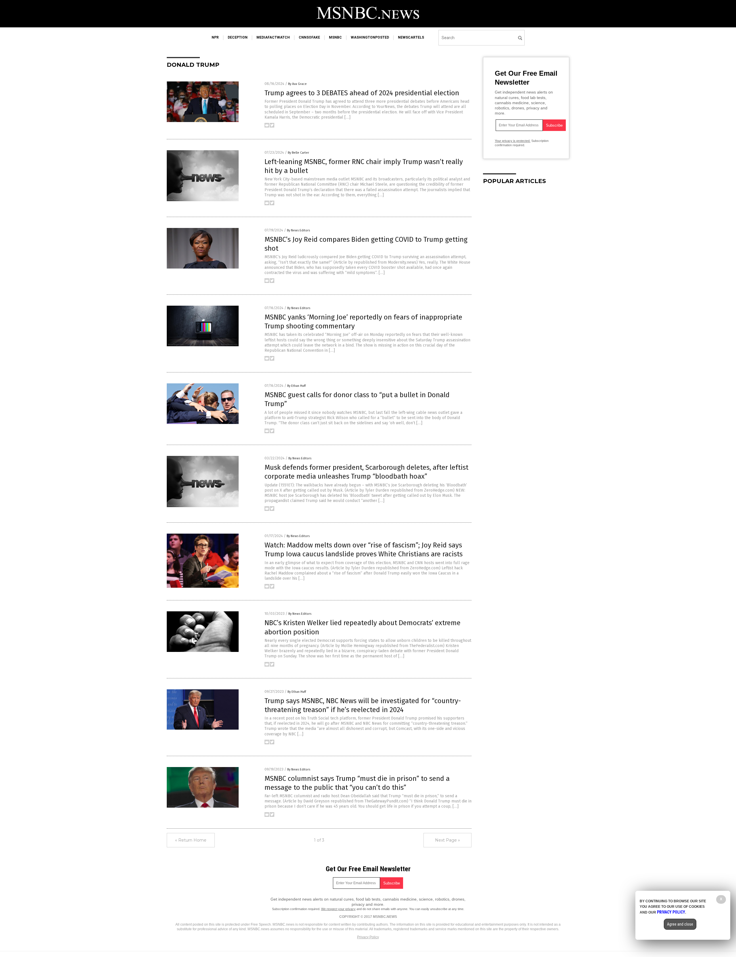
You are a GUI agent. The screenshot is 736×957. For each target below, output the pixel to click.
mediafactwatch (273, 37)
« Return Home (190, 840)
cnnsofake (309, 37)
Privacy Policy (368, 937)
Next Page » (447, 840)
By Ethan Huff (296, 386)
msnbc (335, 37)
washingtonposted (370, 37)
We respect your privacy (338, 909)
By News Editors (298, 230)
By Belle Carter (298, 153)
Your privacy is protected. (512, 140)
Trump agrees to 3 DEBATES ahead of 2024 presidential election (361, 93)
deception (238, 37)
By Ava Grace (297, 84)
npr (215, 37)
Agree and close (680, 924)
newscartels (411, 37)
